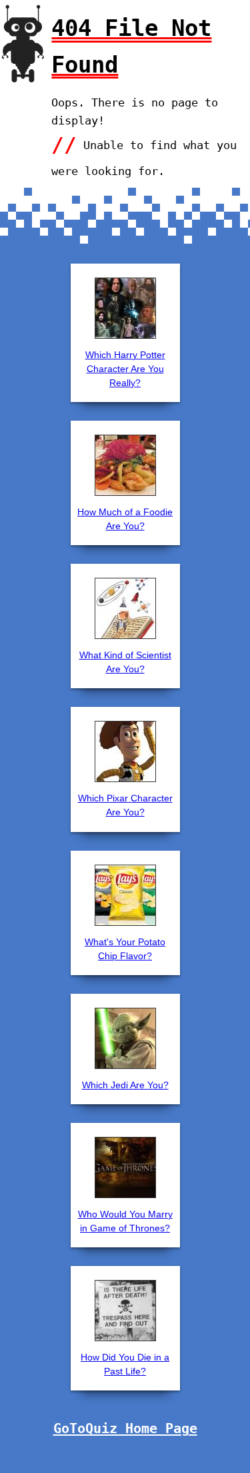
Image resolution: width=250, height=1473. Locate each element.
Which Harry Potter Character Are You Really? (125, 368)
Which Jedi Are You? (125, 1085)
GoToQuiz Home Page (125, 1428)
